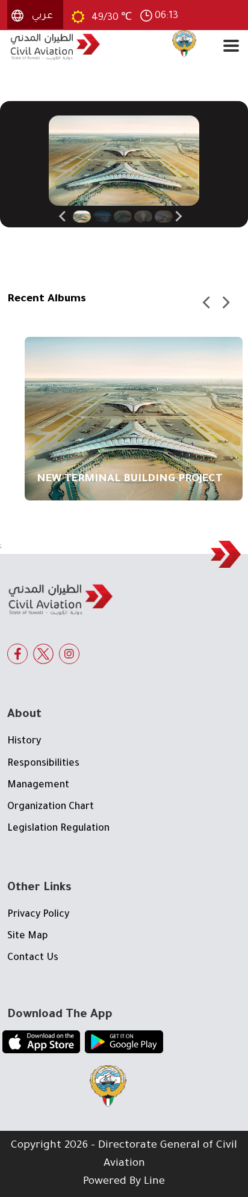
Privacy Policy (38, 914)
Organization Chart (50, 807)
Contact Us (32, 958)
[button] (82, 217)
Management (38, 785)
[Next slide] (178, 216)
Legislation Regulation (58, 828)
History (24, 741)
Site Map (27, 936)
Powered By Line (124, 1182)
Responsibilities (43, 764)
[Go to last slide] (63, 216)
